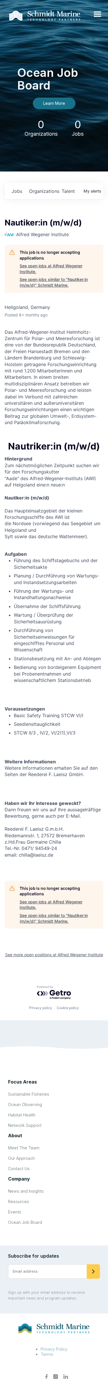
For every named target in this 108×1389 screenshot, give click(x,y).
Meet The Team (23, 1147)
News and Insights (26, 1191)
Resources (18, 1201)
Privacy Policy (54, 1349)
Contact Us (19, 1168)
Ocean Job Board (25, 1222)
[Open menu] (97, 14)
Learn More (54, 103)
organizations (43, 191)
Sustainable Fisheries (28, 1094)
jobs (17, 191)
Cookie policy (68, 1008)
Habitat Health (21, 1114)
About (15, 1135)
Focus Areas (22, 1082)
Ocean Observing (25, 1104)
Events (14, 1211)
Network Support (24, 1125)
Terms (47, 1354)
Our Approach (21, 1158)
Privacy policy (40, 1008)
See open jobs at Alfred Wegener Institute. (51, 268)
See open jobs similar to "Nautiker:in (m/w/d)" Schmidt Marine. (54, 282)
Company (19, 1179)
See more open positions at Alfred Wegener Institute (54, 954)
